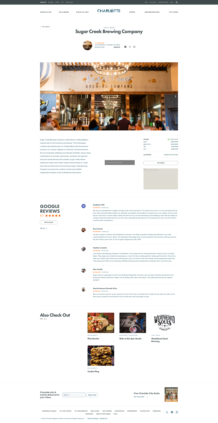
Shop (146, 2)
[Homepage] (109, 12)
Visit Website (161, 163)
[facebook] (172, 412)
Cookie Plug (93, 371)
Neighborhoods (152, 12)
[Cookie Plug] (101, 356)
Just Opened (107, 411)
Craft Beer (155, 335)
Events (132, 12)
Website (117, 47)
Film (62, 2)
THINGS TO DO (46, 12)
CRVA (115, 414)
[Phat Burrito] (101, 323)
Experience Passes (163, 2)
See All (44, 319)
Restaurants (93, 335)
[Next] (175, 96)
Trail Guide (95, 411)
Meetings (50, 2)
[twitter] (167, 412)
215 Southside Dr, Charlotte (107, 45)
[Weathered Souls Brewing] (164, 323)
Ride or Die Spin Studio (130, 338)
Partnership (132, 411)
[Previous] (43, 96)
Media (171, 2)
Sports (57, 2)
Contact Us (103, 418)
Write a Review (48, 222)
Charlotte (43, 2)
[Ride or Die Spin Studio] (132, 323)
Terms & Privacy (93, 418)
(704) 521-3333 (99, 47)
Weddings (157, 411)
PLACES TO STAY (82, 12)
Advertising (119, 411)
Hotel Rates (153, 2)
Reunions (89, 414)
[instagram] (177, 412)
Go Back (46, 27)
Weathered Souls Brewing (159, 340)
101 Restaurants (81, 411)
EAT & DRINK (64, 12)
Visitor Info (145, 411)
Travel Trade (69, 2)
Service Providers (103, 414)
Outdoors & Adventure (128, 335)
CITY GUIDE (173, 12)
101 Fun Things (65, 411)
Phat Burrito (93, 338)
